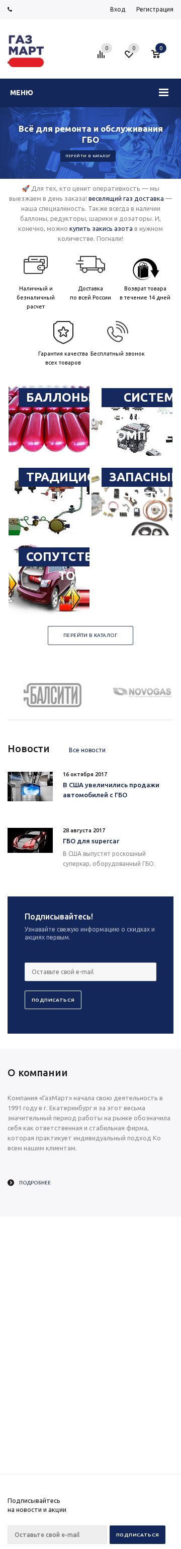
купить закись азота (101, 228)
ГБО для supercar (91, 840)
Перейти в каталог (88, 156)
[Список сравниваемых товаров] (102, 58)
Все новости (87, 750)
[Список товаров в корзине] (160, 58)
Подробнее (35, 1182)
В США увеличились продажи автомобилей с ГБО (111, 789)
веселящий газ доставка (126, 198)
